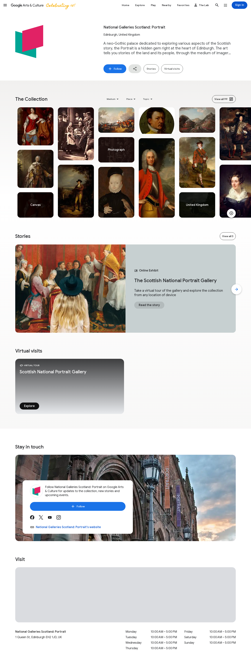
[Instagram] (60, 518)
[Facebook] (34, 518)
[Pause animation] (231, 213)
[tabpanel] (35, 162)
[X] (43, 518)
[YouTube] (52, 518)
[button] (5, 5)
